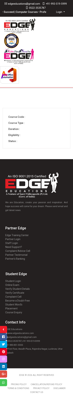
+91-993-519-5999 (56, 3)
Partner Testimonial (16, 254)
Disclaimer (60, 388)
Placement (11, 308)
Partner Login (12, 239)
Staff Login (11, 243)
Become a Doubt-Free (17, 300)
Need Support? (13, 247)
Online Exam (12, 285)
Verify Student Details (17, 288)
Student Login (13, 281)
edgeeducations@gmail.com (24, 3)
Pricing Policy (19, 384)
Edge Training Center (17, 235)
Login (59, 12)
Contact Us (36, 392)
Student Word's (13, 304)
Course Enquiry (13, 312)
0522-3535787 (37, 7)
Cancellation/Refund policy (46, 384)
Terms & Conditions (18, 388)
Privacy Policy (41, 388)
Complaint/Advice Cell (17, 250)
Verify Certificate (14, 292)
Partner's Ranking (15, 258)
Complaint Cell (13, 296)
